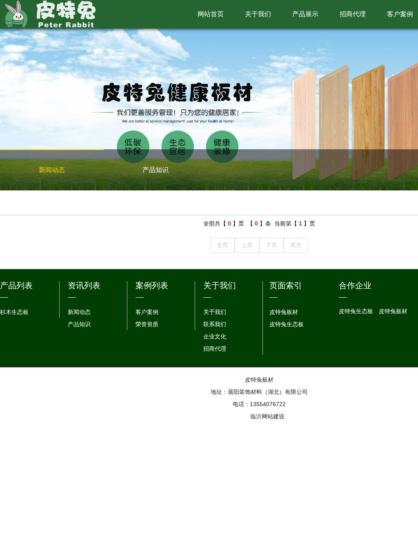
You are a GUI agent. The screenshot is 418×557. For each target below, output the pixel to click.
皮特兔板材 (283, 312)
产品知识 (155, 169)
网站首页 (211, 14)
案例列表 (152, 285)
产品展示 (305, 14)
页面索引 (285, 285)
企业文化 (214, 336)
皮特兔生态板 (286, 324)
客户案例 (147, 312)
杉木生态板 (14, 312)
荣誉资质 (147, 324)
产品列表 (16, 285)
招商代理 (353, 14)
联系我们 (214, 324)
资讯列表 (84, 285)
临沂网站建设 (267, 416)
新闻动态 (52, 169)
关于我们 (258, 14)
